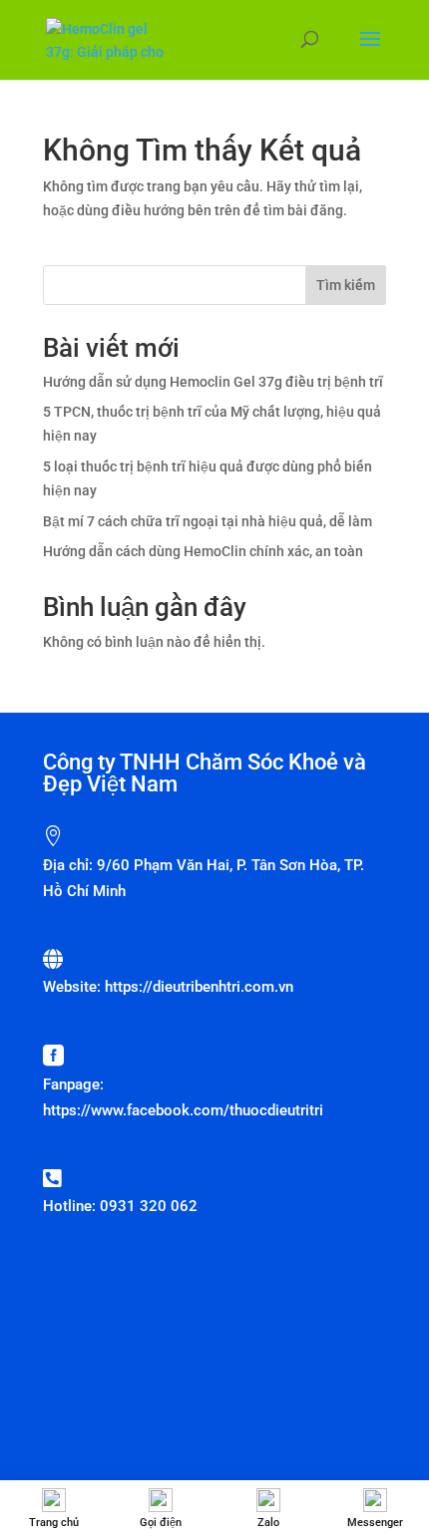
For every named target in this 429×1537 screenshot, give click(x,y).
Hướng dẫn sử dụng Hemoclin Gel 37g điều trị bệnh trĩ (213, 382)
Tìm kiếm (345, 285)
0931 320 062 (149, 1206)
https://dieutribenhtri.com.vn (199, 987)
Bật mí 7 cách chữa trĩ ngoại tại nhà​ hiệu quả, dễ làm (207, 521)
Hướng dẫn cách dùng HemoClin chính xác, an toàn (203, 551)
